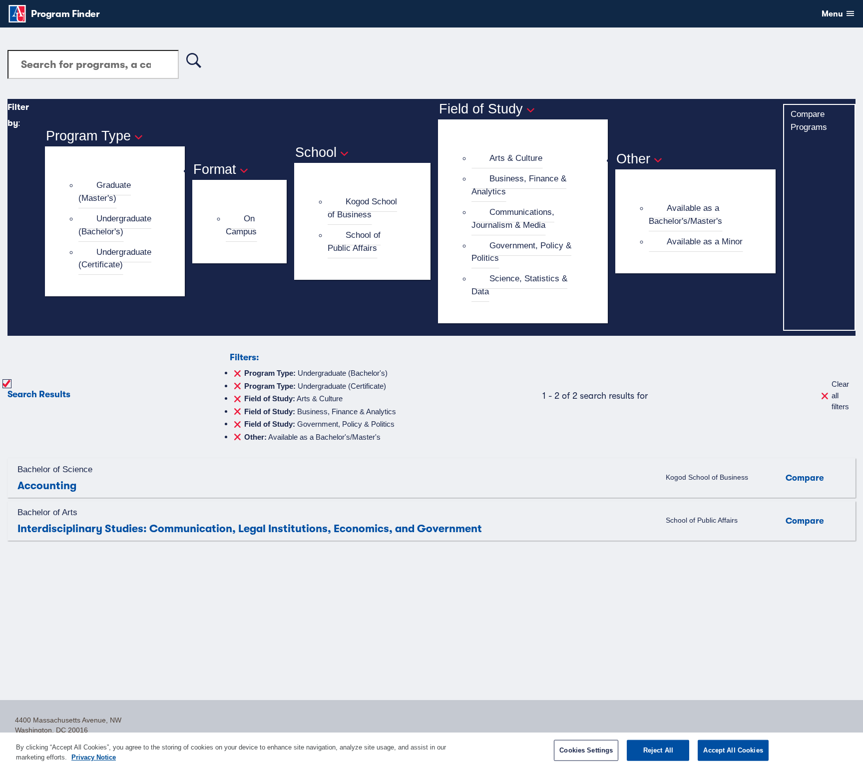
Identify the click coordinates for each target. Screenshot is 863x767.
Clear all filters (840, 395)
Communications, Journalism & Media (512, 218)
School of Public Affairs (354, 241)
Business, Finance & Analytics (518, 184)
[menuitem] (119, 192)
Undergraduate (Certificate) (114, 258)
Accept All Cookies (733, 750)
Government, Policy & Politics (521, 251)
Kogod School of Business (362, 207)
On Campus (241, 224)
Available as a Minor (705, 241)
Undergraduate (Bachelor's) (114, 224)
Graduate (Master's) (104, 191)
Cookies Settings (586, 750)
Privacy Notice (93, 757)
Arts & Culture (515, 158)
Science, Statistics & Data (519, 284)
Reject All (658, 750)
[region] (431, 750)
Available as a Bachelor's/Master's (685, 214)
